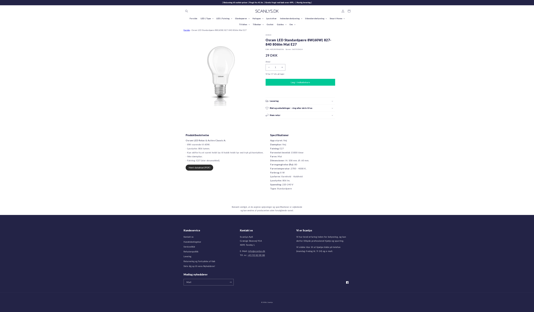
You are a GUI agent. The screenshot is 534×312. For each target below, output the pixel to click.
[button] (187, 11)
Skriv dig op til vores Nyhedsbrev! (199, 266)
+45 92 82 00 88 (256, 255)
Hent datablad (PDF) (199, 167)
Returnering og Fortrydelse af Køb (199, 261)
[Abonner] (230, 282)
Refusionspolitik (191, 251)
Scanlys (270, 302)
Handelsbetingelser (192, 242)
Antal (268, 62)
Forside (187, 30)
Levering (187, 256)
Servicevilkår (189, 247)
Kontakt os (189, 237)
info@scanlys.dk (256, 251)
